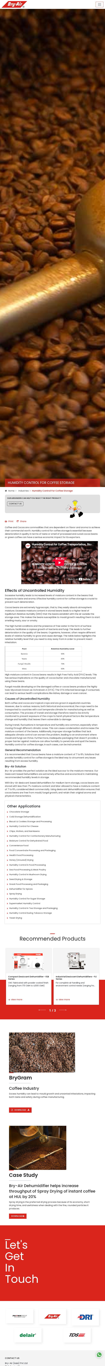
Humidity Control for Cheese (23, 826)
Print (10, 521)
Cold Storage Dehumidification (25, 816)
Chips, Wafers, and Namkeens (24, 831)
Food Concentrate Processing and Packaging (32, 850)
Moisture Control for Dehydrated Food (28, 840)
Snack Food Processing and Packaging (28, 884)
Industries (23, 490)
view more (16, 999)
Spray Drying (15, 893)
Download (20, 1110)
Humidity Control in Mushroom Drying (27, 874)
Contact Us (15, 503)
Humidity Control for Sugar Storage (27, 898)
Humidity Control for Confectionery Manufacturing (34, 835)
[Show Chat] (99, 1355)
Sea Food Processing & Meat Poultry (27, 869)
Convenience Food (18, 845)
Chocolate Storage (19, 811)
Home (11, 490)
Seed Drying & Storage (20, 879)
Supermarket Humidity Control (24, 903)
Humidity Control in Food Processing (27, 864)
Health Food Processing (21, 855)
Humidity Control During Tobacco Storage (30, 912)
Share (23, 521)
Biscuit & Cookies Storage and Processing (30, 821)
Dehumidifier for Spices (21, 888)
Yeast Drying (15, 917)
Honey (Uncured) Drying (21, 859)
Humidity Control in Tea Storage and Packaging (33, 908)
